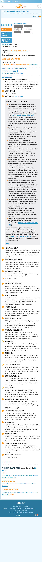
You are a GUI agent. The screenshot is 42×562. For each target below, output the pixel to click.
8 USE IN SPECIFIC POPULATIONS (13, 318)
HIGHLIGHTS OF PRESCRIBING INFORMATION (16, 80)
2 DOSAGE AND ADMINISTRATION (13, 260)
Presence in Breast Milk (9, 477)
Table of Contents (10, 91)
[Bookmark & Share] (37, 515)
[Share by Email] (35, 515)
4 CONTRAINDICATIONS (11, 279)
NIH (9, 512)
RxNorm (19, 492)
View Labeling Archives (9, 492)
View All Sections (7, 77)
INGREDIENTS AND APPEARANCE (13, 455)
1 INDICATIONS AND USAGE (11, 248)
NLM (15, 512)
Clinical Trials (15, 484)
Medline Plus (6, 484)
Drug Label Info (6, 25)
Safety (4, 29)
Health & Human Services (26, 512)
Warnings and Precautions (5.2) (19, 236)
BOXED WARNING (9, 96)
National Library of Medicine (13, 1)
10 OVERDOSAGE (9, 341)
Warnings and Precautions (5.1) (22, 115)
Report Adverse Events (20, 475)
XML (23, 68)
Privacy (19, 508)
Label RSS (36, 16)
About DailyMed (17, 506)
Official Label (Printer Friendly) (11, 73)
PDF (20, 68)
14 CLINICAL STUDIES (10, 388)
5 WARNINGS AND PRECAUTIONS (13, 284)
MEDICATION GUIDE (10, 422)
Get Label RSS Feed (28, 492)
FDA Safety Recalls (32, 475)
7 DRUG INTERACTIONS (10, 307)
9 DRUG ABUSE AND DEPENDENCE (13, 330)
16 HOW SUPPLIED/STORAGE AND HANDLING (16, 399)
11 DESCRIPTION (9, 353)
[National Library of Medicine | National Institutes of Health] (21, 503)
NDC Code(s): (6, 44)
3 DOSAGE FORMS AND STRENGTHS (14, 271)
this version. (33, 64)
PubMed (22, 484)
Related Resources (5, 34)
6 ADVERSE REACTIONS (11, 295)
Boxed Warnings (7, 475)
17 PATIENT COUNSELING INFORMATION (14, 411)
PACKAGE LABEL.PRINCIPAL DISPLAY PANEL (16, 443)
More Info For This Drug (6, 40)
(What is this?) (19, 96)
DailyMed (21, 6)
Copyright (12, 508)
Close (7, 244)
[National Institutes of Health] (3, 1)
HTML (14, 71)
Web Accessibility (28, 508)
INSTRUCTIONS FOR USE (11, 434)
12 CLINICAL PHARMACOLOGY (12, 365)
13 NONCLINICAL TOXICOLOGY (12, 376)
